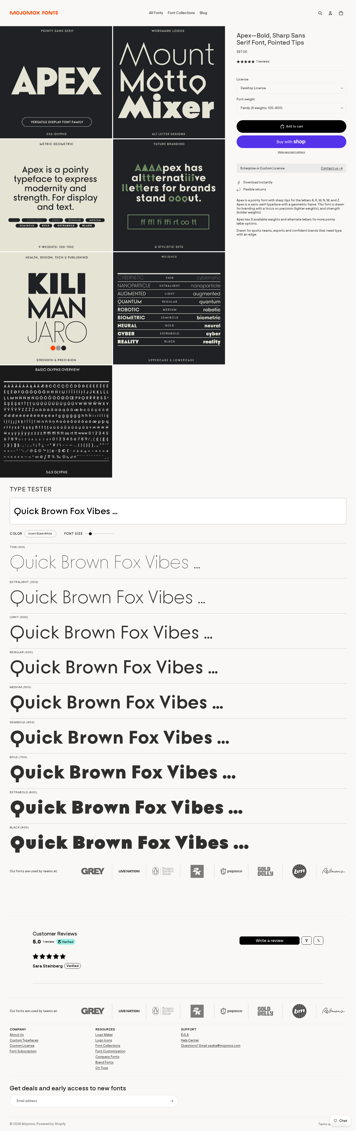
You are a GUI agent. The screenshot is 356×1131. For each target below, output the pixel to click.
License (242, 79)
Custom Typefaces (24, 1040)
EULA (185, 1035)
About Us (17, 1035)
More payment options (291, 152)
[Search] (320, 13)
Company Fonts (107, 1057)
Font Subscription (23, 1051)
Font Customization (110, 1051)
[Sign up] (172, 1101)
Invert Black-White (40, 533)
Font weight (246, 99)
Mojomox (28, 1124)
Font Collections (107, 1045)
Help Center (190, 1040)
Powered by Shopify (51, 1124)
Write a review (269, 940)
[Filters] (307, 940)
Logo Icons (103, 1040)
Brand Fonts (104, 1062)
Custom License (22, 1045)
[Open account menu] (330, 13)
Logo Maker (104, 1035)
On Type (101, 1068)
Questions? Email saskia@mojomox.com (210, 1045)
